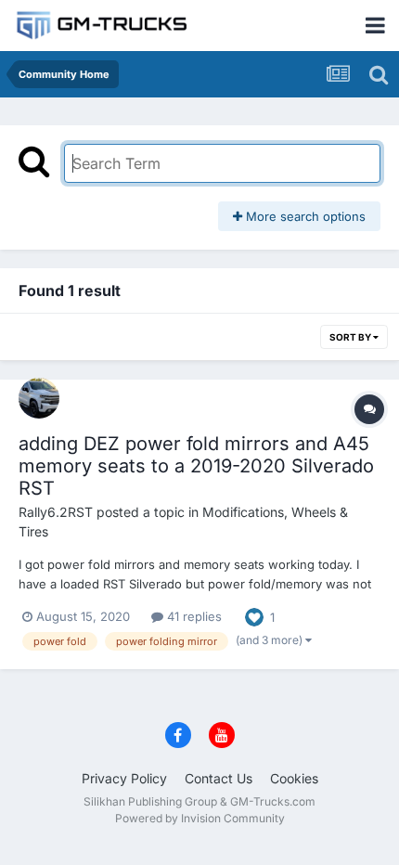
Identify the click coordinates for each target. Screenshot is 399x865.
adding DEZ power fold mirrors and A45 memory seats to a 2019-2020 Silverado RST (196, 465)
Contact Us (218, 778)
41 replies (192, 616)
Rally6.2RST (56, 512)
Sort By (351, 336)
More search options (304, 216)
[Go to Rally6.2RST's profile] (39, 398)
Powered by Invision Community (200, 818)
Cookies (294, 778)
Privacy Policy (124, 778)
